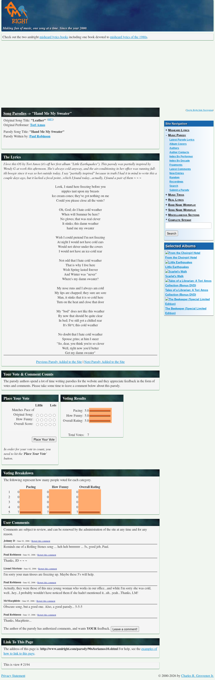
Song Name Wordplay (182, 209)
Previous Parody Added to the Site (59, 361)
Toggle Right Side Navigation (199, 109)
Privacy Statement (13, 675)
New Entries (176, 173)
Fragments (175, 164)
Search (173, 185)
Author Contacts (179, 152)
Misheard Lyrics (178, 130)
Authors (174, 148)
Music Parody (177, 135)
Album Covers (178, 143)
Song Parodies (14, 113)
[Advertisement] (107, 74)
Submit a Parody (179, 190)
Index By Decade (179, 160)
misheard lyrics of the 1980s (128, 37)
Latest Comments (180, 169)
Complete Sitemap (179, 220)
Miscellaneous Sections (183, 215)
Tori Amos (37, 124)
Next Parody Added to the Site (104, 361)
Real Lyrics (176, 199)
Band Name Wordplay (182, 204)
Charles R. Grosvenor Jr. (197, 675)
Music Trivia (176, 194)
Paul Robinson (39, 136)
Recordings (176, 181)
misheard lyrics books (53, 37)
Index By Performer (181, 156)
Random (174, 177)
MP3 (50, 119)
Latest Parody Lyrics (181, 139)
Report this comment (40, 540)
